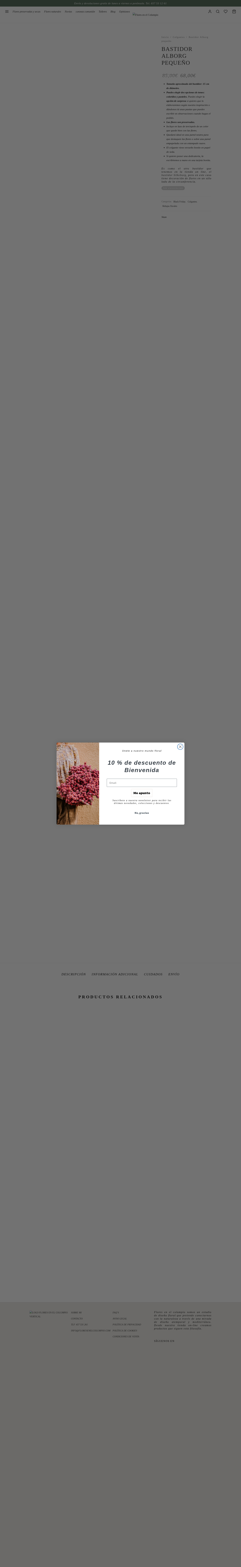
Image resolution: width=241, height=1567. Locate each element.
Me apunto (141, 792)
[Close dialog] (180, 747)
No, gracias (142, 813)
